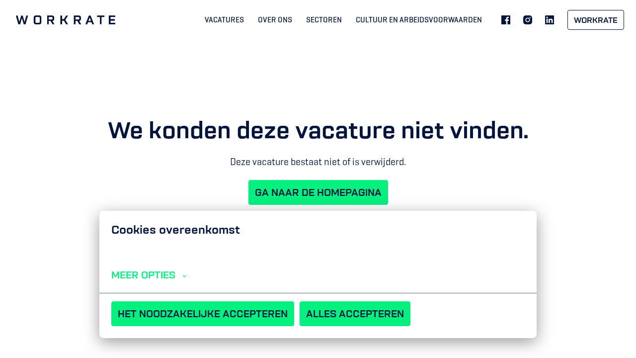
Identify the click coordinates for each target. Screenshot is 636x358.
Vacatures (224, 19)
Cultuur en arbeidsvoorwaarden (419, 19)
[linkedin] (549, 20)
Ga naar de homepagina (318, 192)
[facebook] (506, 20)
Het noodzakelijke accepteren (203, 313)
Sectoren (324, 19)
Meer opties (143, 275)
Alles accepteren (355, 313)
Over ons (275, 19)
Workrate (596, 20)
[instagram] (528, 20)
